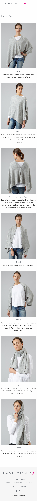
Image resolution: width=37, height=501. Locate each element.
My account (29, 483)
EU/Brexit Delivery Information (13, 483)
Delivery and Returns (21, 479)
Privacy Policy (14, 486)
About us (23, 486)
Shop (11, 479)
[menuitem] (11, 479)
